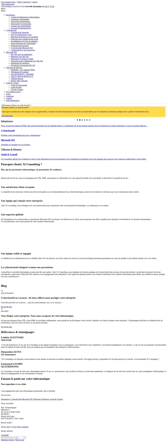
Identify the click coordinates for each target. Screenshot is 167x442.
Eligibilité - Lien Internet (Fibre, (23, 70)
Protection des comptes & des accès (24, 39)
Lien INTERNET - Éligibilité (22, 74)
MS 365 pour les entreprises (21, 54)
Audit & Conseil (12, 83)
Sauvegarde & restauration (21, 24)
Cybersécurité (11, 30)
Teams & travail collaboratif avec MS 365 (27, 61)
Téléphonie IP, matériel (19, 72)
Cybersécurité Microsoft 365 (22, 48)
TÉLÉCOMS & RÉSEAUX (22, 76)
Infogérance (10, 15)
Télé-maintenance (8, 4)
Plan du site (19, 440)
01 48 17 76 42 (48, 6)
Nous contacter (22, 427)
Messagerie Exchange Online (22, 59)
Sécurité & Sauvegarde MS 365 (23, 65)
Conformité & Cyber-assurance (23, 50)
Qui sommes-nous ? (8, 2)
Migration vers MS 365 (20, 57)
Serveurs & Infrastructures (21, 28)
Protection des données (19, 46)
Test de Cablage (17, 90)
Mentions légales (7, 440)
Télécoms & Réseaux (14, 68)
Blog (19, 2)
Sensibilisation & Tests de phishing (24, 41)
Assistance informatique (20, 19)
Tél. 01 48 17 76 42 (8, 427)
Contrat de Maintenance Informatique (25, 17)
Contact (34, 2)
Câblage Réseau (17, 79)
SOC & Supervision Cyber (21, 35)
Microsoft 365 (11, 52)
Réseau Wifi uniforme (19, 81)
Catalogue (26, 2)
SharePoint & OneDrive (20, 63)
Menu (3, 9)
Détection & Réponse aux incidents (24, 37)
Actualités (5, 435)
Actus (8, 94)
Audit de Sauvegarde (19, 85)
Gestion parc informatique (21, 26)
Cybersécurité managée (20, 32)
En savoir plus (7, 116)
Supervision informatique (20, 21)
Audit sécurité (16, 87)
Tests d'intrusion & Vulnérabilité (23, 43)
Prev (5, 111)
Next (162, 111)
